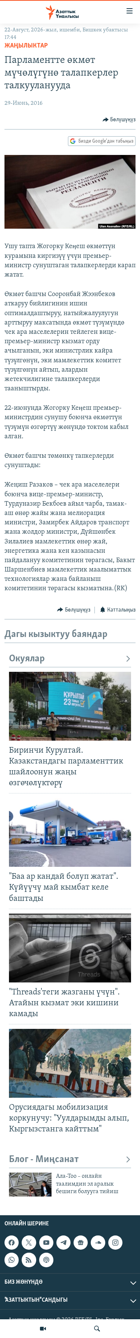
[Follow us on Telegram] (63, 1242)
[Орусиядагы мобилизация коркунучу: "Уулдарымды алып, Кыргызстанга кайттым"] (70, 1063)
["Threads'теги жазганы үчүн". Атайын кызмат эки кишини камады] (70, 948)
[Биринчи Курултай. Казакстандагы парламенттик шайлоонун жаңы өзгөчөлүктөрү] (70, 706)
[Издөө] (97, 1328)
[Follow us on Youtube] (46, 1242)
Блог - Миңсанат (44, 1160)
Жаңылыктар (26, 46)
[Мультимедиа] (43, 1328)
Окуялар (27, 659)
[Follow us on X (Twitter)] (29, 1242)
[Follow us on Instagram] (115, 1242)
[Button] (119, 120)
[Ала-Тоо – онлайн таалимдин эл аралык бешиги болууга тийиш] (30, 1185)
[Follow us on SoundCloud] (98, 1242)
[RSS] (29, 1260)
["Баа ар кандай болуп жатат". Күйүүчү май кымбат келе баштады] (70, 832)
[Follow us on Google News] (81, 1242)
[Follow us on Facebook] (11, 1242)
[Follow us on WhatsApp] (11, 1260)
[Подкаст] (46, 1260)
